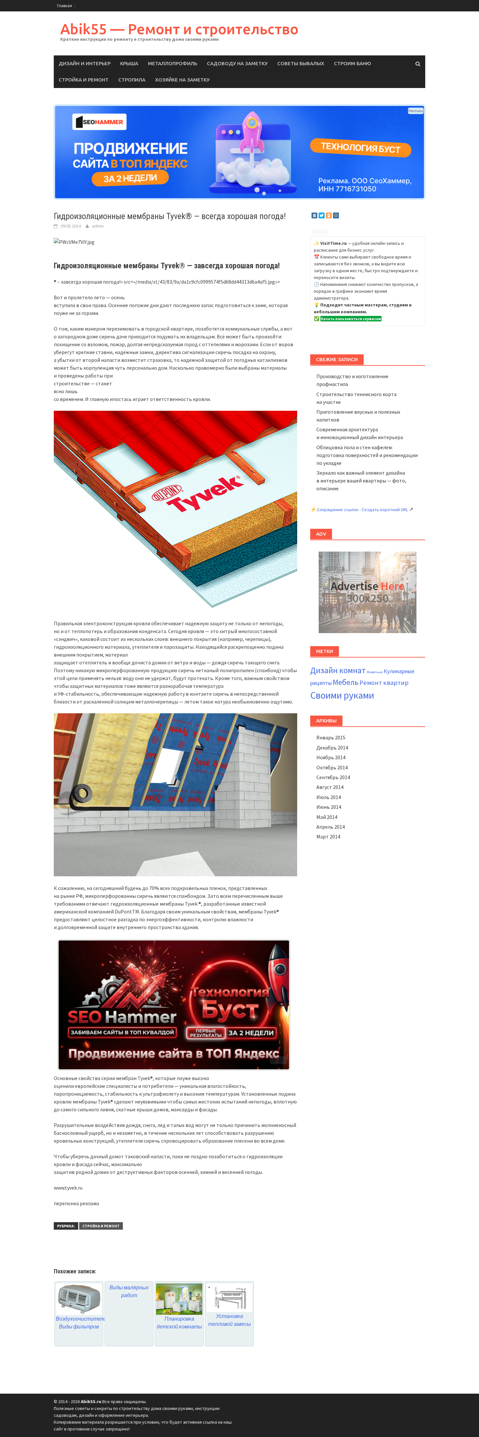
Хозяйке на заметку (182, 79)
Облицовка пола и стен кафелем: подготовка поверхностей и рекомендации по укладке (367, 455)
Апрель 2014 (330, 826)
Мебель (345, 682)
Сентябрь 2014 (333, 777)
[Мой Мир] (336, 215)
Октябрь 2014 (332, 767)
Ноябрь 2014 (330, 757)
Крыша (129, 63)
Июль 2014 (328, 797)
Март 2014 (328, 836)
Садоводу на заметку (237, 63)
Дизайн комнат (338, 670)
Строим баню (352, 63)
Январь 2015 (330, 737)
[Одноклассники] (329, 215)
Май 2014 (326, 817)
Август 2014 (329, 787)
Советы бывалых (300, 63)
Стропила (131, 79)
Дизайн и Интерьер (84, 63)
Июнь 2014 (328, 807)
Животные (375, 672)
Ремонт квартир (384, 682)
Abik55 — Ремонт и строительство (179, 29)
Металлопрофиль (172, 63)
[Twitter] (322, 215)
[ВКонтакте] (314, 215)
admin (98, 226)
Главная (64, 6)
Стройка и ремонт (84, 79)
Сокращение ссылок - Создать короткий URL (362, 509)
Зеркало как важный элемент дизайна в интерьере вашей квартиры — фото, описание (361, 480)
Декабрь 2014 (332, 747)
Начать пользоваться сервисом (351, 318)
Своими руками (342, 695)
